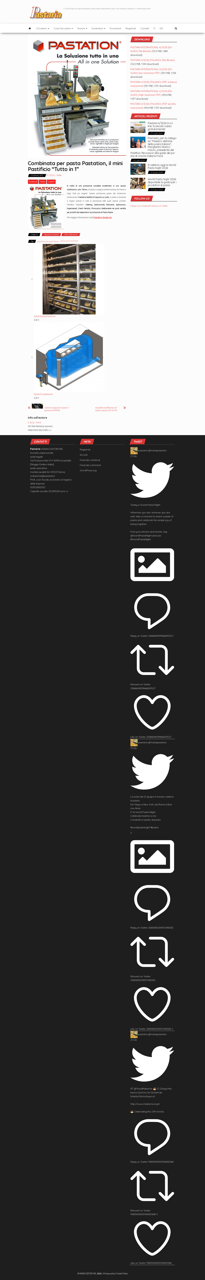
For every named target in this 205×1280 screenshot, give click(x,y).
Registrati (130, 28)
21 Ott (133, 1039)
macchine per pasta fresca (48, 241)
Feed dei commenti (90, 465)
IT (154, 28)
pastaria (143, 450)
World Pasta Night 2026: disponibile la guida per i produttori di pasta (162, 182)
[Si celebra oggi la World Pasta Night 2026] (137, 168)
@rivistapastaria (157, 450)
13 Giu (133, 748)
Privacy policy (109, 1273)
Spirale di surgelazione (43, 394)
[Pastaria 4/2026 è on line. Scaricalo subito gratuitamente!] (137, 127)
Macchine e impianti (51, 235)
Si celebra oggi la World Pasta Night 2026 (162, 166)
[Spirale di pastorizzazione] (69, 279)
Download (115, 28)
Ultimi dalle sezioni (71, 235)
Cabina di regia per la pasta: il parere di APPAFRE (56, 409)
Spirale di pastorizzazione (44, 316)
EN (161, 28)
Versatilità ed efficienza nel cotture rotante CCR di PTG (106, 409)
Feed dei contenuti (90, 459)
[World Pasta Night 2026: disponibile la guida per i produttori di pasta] (137, 183)
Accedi (83, 454)
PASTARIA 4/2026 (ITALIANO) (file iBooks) (152, 60)
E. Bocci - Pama (55, 175)
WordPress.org (88, 470)
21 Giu (133, 456)
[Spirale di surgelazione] (69, 357)
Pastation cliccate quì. (102, 217)
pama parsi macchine (69, 241)
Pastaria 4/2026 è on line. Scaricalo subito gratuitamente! (160, 126)
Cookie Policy (122, 1273)
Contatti (144, 28)
